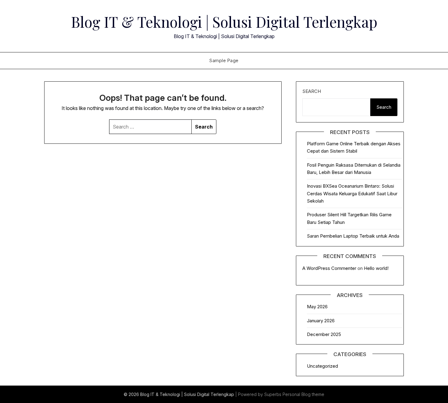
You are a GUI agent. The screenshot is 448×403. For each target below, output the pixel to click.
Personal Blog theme (303, 394)
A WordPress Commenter (329, 268)
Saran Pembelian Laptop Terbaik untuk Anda (353, 236)
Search (311, 91)
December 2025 (324, 334)
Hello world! (376, 268)
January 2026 (321, 320)
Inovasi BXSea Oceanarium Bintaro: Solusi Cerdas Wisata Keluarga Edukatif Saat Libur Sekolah (352, 193)
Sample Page (224, 60)
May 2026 (317, 306)
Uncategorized (322, 366)
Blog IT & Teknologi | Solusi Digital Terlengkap (224, 21)
